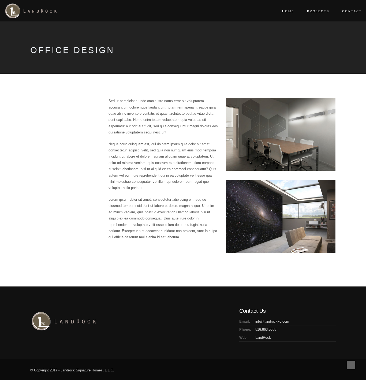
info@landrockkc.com (272, 321)
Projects (318, 11)
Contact (352, 11)
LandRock (263, 338)
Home (288, 11)
